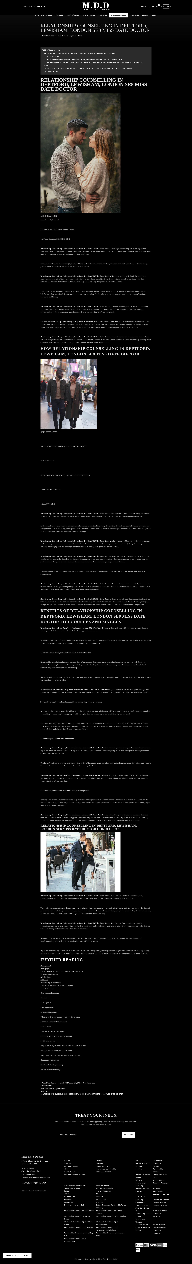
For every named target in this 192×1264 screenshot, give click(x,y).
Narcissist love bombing (50, 1070)
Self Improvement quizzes (74, 1174)
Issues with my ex (103, 1166)
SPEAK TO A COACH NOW (17, 1255)
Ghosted (43, 998)
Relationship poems (48, 1012)
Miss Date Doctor (49, 36)
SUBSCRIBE (103, 15)
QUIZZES (145, 15)
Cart (156, 6)
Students (99, 1197)
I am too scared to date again (52, 1031)
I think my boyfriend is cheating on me (56, 985)
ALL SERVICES (46, 15)
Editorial (44, 980)
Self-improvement (71, 1166)
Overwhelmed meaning (49, 993)
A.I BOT (93, 15)
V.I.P (66, 1169)
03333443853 (29, 1174)
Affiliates (99, 1194)
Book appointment (103, 1172)
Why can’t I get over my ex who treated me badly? (61, 1055)
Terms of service (102, 1185)
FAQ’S (85, 15)
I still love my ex (47, 1041)
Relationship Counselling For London (111, 1216)
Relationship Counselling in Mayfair (78, 1227)
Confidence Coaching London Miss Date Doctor (143, 1205)
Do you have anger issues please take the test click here (63, 1046)
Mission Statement (103, 1191)
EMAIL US (135, 15)
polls (153, 15)
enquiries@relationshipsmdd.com (36, 1177)
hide (59, 50)
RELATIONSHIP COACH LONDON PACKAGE (143, 1227)
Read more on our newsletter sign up (96, 1124)
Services (139, 1169)
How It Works (73, 15)
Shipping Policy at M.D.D (74, 1205)
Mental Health (70, 1172)
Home (36, 15)
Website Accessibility (104, 1188)
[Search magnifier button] (168, 10)
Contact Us (68, 1202)
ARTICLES (59, 15)
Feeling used (45, 1027)
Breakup (67, 1163)
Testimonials (101, 1199)
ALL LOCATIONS (48, 216)
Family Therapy (47, 988)
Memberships (69, 1197)
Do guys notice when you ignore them (56, 1050)
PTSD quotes (45, 1003)
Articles (156, 1166)
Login (143, 6)
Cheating (99, 1163)
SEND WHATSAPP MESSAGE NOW (34, 1191)
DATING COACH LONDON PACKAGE (160, 1213)
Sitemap (99, 1202)
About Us (68, 1199)
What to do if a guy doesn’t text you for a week (60, 1017)
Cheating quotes (47, 1007)
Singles (67, 1161)
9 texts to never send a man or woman (56, 1036)
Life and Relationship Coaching (140, 1183)
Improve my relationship (50, 983)
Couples (99, 1161)
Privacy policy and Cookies (75, 1185)
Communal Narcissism (49, 1060)
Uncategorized (89, 1083)
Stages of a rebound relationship (53, 1022)
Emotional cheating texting (51, 1065)
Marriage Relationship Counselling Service (161, 1191)
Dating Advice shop (72, 1188)
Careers (67, 1191)
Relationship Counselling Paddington (79, 1211)
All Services (45, 977)
